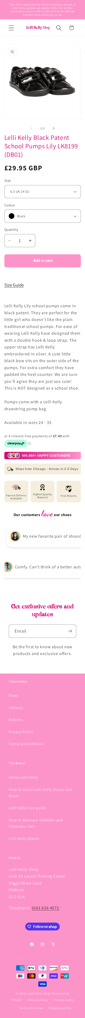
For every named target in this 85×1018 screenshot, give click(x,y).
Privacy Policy (21, 731)
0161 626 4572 (45, 908)
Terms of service (31, 1008)
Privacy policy (63, 1000)
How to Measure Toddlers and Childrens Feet (36, 823)
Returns (16, 719)
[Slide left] (31, 128)
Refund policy (38, 1000)
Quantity (11, 229)
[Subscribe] (70, 631)
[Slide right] (53, 128)
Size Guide (14, 285)
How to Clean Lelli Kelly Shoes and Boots (40, 792)
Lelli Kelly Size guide (27, 807)
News (14, 695)
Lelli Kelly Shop (39, 993)
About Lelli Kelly (23, 777)
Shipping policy (59, 1008)
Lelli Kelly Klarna (24, 838)
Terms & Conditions (26, 743)
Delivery (16, 707)
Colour (9, 205)
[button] (11, 28)
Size (7, 180)
